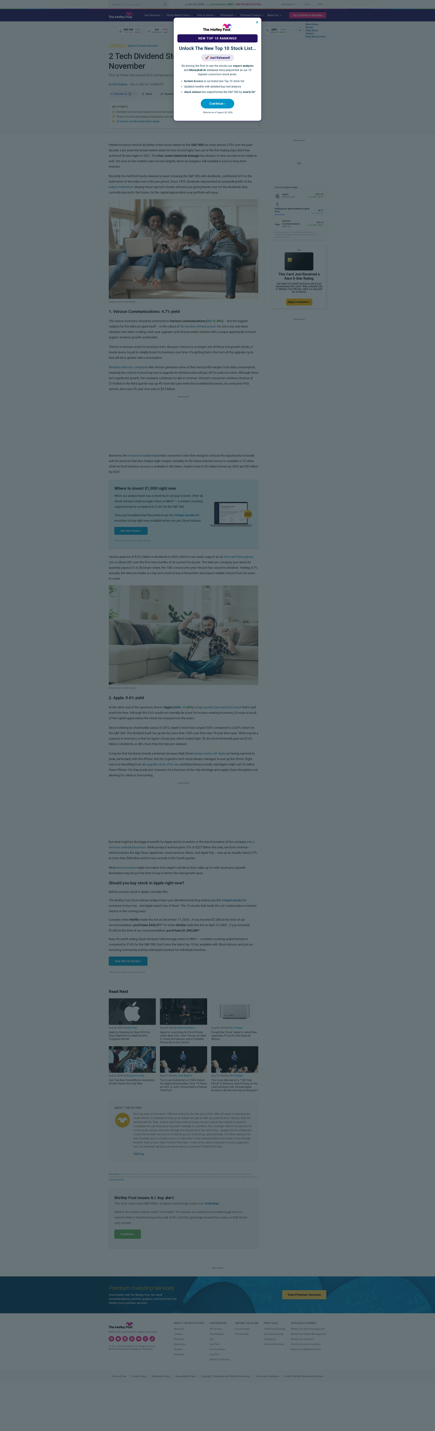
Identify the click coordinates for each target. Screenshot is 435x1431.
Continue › (217, 103)
